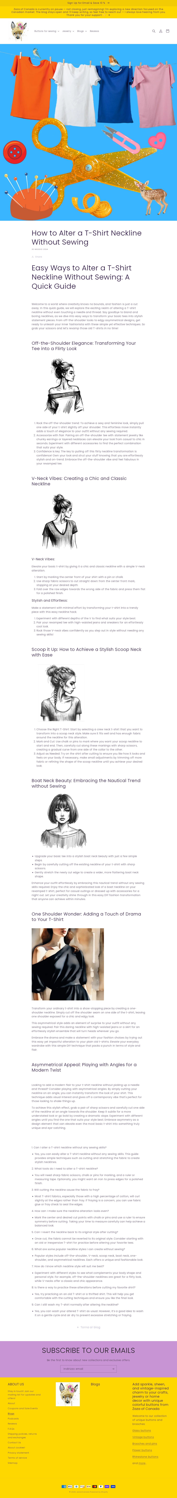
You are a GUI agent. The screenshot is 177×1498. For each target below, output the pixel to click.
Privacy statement (18, 1452)
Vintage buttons (143, 1437)
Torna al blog (90, 1327)
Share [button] (38, 256)
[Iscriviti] (113, 1369)
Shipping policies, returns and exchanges (22, 1435)
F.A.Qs (11, 1428)
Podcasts (13, 1418)
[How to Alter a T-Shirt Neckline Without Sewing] (61, 416)
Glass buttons (141, 1430)
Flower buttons (142, 1450)
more (142, 1463)
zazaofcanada (83, 1492)
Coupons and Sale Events (23, 1408)
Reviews (12, 1423)
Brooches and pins (144, 1443)
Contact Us (14, 1442)
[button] (47, 31)
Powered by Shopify (99, 1492)
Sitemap (12, 1462)
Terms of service (17, 1457)
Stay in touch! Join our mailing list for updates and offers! (24, 1395)
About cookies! (16, 1447)
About (11, 1403)
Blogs (11, 1413)
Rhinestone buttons (145, 1456)
